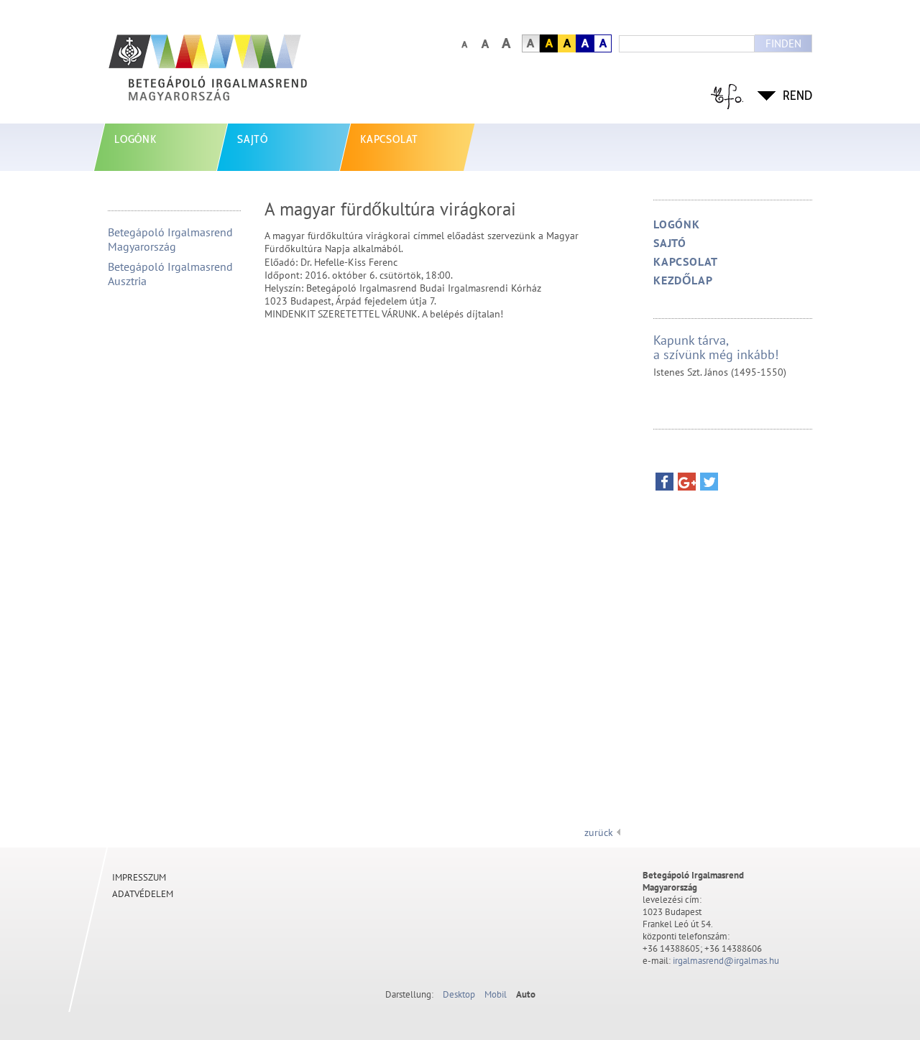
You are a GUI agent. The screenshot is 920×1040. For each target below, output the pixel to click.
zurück (598, 832)
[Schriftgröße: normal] (464, 43)
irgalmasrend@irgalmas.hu (726, 961)
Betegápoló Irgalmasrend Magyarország (170, 239)
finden (783, 43)
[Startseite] (241, 74)
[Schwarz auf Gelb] (567, 43)
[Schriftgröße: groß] (485, 43)
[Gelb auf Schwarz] (549, 43)
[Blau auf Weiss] (603, 43)
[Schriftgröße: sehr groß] (506, 43)
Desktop (459, 994)
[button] (664, 485)
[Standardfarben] (531, 43)
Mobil (495, 994)
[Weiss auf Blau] (585, 43)
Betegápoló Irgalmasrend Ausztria (170, 273)
